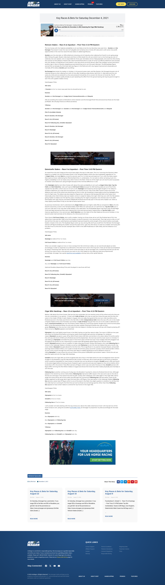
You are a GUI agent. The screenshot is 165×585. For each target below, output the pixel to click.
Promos (91, 3)
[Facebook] (46, 566)
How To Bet (68, 4)
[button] (118, 481)
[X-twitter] (50, 566)
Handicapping (79, 4)
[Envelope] (59, 566)
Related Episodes (35, 476)
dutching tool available (74, 253)
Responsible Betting (62, 557)
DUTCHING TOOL (75, 407)
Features (99, 4)
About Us (57, 4)
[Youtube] (54, 566)
